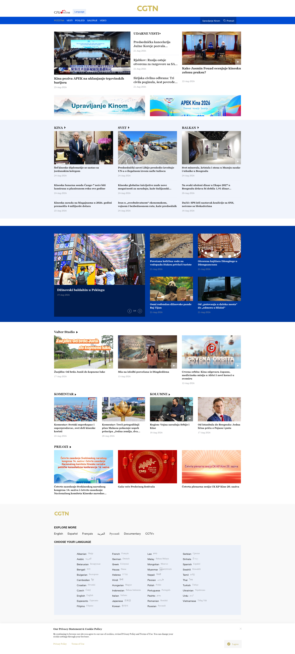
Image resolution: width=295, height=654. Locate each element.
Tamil (189, 574)
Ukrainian (194, 590)
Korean (120, 606)
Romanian (157, 600)
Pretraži (230, 20)
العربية (101, 533)
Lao (152, 553)
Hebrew (120, 574)
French (120, 553)
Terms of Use (78, 643)
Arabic (84, 559)
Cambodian (85, 580)
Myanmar (160, 569)
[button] (67, 71)
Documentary (132, 533)
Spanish (191, 564)
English (58, 533)
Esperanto (87, 600)
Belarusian (88, 564)
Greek (120, 564)
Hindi (117, 580)
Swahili (192, 569)
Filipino (85, 606)
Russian (157, 606)
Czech (84, 590)
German (121, 559)
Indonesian (126, 590)
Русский (114, 533)
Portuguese (159, 590)
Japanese (121, 600)
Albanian (85, 553)
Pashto (154, 595)
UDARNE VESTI (146, 33)
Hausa (119, 569)
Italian (119, 595)
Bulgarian (87, 574)
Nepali (154, 574)
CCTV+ (149, 533)
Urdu (188, 595)
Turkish (190, 585)
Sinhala (190, 559)
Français (87, 533)
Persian (156, 580)
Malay (158, 559)
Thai (188, 580)
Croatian (86, 585)
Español (73, 533)
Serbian (191, 553)
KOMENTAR (64, 394)
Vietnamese (195, 600)
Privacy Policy (60, 643)
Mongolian (158, 564)
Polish (154, 585)
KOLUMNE (158, 394)
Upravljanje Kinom (211, 20)
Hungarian (122, 585)
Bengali (83, 569)
